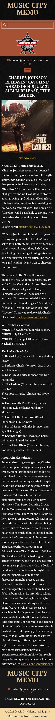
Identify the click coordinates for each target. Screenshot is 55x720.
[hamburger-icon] (27, 70)
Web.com (40, 716)
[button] (4, 25)
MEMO (27, 679)
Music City (27, 5)
